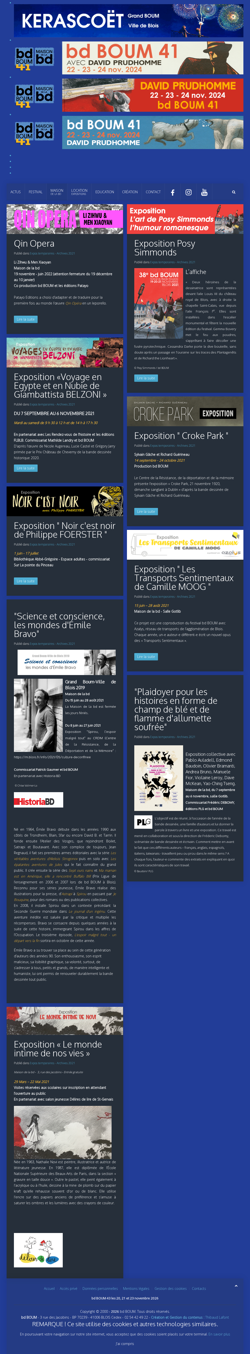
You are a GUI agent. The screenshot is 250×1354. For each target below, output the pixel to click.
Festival (35, 192)
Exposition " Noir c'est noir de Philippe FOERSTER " (64, 530)
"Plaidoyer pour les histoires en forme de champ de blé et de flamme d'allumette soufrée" (176, 709)
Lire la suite (26, 319)
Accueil (49, 1288)
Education (104, 192)
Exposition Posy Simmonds (164, 247)
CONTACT (153, 192)
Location (79, 192)
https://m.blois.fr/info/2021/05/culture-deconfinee (52, 757)
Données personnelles (100, 1288)
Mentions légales (136, 1288)
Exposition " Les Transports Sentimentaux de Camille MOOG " (184, 577)
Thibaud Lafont (190, 1317)
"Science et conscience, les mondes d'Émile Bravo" (59, 624)
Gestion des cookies (171, 1288)
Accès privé (68, 1288)
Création (130, 192)
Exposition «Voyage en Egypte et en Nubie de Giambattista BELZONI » (60, 385)
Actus (15, 192)
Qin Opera (34, 243)
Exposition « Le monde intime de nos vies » (58, 1048)
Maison (57, 192)
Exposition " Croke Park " (181, 435)
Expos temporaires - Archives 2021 (52, 253)
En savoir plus (219, 1334)
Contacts (199, 1288)
